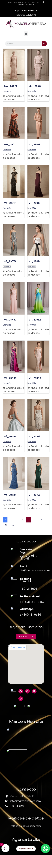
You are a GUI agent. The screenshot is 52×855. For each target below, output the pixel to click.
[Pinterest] (34, 691)
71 (35, 519)
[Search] (44, 43)
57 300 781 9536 (30, 615)
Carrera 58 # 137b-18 (29, 557)
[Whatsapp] (20, 698)
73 (6, 525)
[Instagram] (27, 691)
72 (42, 519)
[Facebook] (20, 691)
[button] (26, 33)
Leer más (7, 91)
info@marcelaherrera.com (35, 570)
